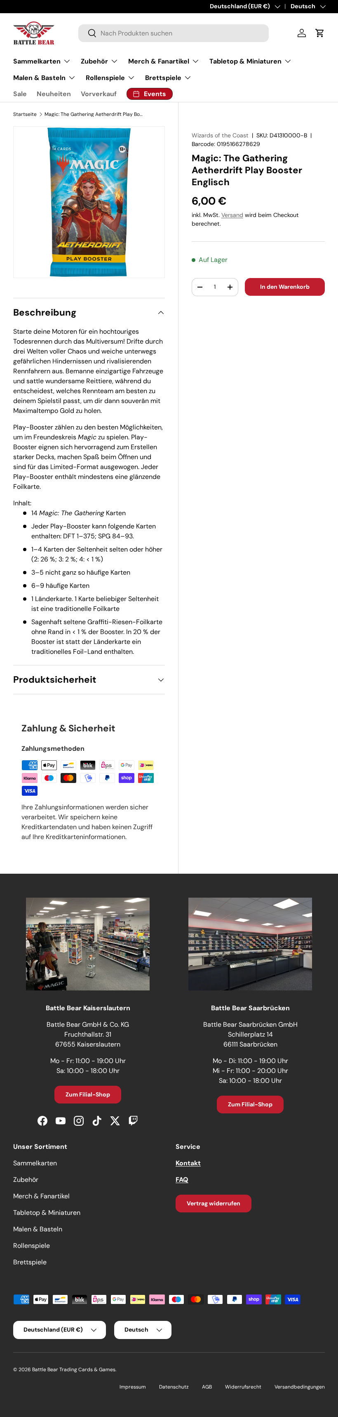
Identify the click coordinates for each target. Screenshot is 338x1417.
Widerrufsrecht (243, 1387)
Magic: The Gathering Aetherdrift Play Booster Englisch (94, 114)
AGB (207, 1387)
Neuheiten (54, 94)
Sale (20, 94)
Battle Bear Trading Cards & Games (73, 1369)
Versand (232, 215)
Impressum (133, 1387)
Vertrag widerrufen (213, 1203)
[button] (320, 33)
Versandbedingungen (300, 1387)
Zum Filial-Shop (88, 1094)
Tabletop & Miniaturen (46, 1212)
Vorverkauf (99, 94)
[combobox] (173, 33)
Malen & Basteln (37, 1229)
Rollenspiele (31, 1245)
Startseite (25, 114)
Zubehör (25, 1179)
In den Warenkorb (285, 286)
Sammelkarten (35, 1163)
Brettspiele (30, 1262)
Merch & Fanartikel (41, 1196)
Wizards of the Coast (220, 135)
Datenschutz (174, 1387)
